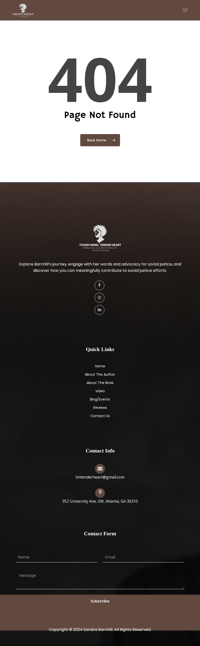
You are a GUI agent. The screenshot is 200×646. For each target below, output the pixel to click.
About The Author (100, 374)
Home (100, 366)
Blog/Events (100, 399)
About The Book (100, 382)
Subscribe (100, 601)
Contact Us (100, 415)
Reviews (100, 407)
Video (100, 391)
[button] (185, 10)
